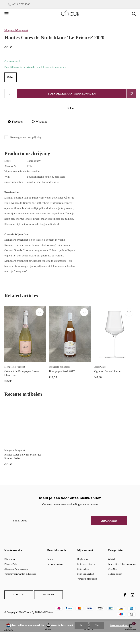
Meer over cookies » (119, 625)
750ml (10, 77)
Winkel (111, 559)
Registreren (83, 559)
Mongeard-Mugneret (16, 30)
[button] (7, 14)
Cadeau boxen (115, 573)
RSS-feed (48, 612)
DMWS (38, 612)
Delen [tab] (70, 108)
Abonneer (109, 520)
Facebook (17, 121)
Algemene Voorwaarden (16, 569)
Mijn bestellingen (86, 564)
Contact (51, 559)
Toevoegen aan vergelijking (26, 137)
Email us (48, 594)
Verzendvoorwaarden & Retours (20, 573)
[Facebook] (125, 595)
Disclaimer (9, 559)
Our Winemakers (55, 564)
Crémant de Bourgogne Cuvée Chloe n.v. (21, 373)
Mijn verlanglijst (85, 573)
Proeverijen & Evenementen (122, 564)
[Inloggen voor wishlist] (131, 93)
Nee (96, 625)
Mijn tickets (83, 569)
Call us (18, 594)
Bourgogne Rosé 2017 (62, 371)
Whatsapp (41, 121)
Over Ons (112, 569)
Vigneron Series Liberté (107, 371)
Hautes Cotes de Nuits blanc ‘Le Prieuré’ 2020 (22, 456)
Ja (81, 625)
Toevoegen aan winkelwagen (72, 93)
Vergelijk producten (87, 578)
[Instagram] (132, 595)
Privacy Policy (11, 564)
